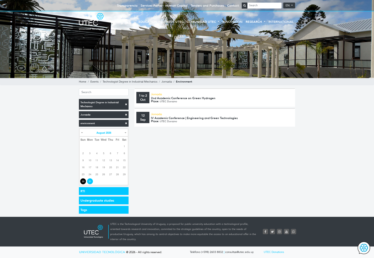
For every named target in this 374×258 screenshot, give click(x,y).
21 (117, 167)
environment (87, 123)
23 (83, 174)
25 (96, 174)
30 (83, 181)
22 (124, 167)
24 (90, 174)
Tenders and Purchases (207, 5)
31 (90, 181)
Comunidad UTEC (202, 22)
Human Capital (176, 5)
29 (124, 174)
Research (254, 22)
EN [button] (288, 5)
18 (96, 167)
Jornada (85, 114)
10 (90, 160)
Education (148, 22)
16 (83, 167)
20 (110, 167)
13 (110, 160)
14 (117, 160)
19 (103, 167)
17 (90, 167)
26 (103, 174)
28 (117, 174)
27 (110, 174)
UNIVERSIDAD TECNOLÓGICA (102, 252)
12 (103, 160)
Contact (233, 5)
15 (124, 160)
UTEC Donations (274, 252)
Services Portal (151, 5)
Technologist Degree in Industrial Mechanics (99, 104)
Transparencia (127, 5)
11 (96, 160)
